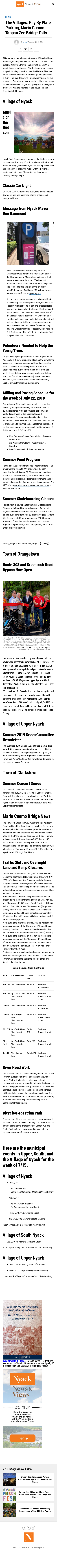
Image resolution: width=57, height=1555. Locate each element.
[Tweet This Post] (25, 49)
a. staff (25, 42)
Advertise (25, 1547)
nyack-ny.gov (35, 293)
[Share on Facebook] (20, 49)
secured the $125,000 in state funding (36, 647)
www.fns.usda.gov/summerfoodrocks (31, 485)
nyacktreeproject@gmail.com (25, 383)
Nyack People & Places (14, 1361)
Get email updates (37, 1547)
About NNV (16, 1547)
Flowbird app (34, 68)
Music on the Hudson (37, 159)
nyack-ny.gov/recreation (14, 528)
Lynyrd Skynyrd (19, 65)
